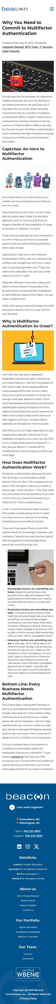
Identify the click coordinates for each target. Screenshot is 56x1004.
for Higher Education (28, 864)
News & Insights (28, 905)
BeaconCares (28, 900)
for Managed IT (28, 874)
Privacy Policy (29, 998)
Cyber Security (11, 51)
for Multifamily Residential (28, 869)
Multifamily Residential (28, 932)
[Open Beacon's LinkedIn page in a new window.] (19, 846)
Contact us (28, 910)
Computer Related (13, 47)
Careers (28, 954)
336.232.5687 (32, 831)
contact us (17, 757)
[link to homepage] (14, 9)
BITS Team (31, 47)
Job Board (28, 958)
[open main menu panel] (52, 9)
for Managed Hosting (28, 878)
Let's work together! (30, 807)
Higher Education (28, 927)
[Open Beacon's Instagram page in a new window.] (28, 846)
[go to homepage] (28, 797)
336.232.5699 (33, 835)
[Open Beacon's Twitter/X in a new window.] (36, 846)
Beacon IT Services (28, 936)
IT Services (46, 47)
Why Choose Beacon (28, 896)
